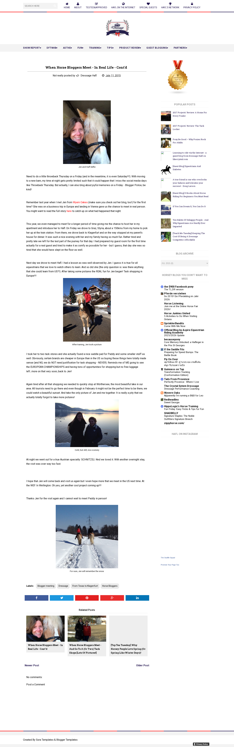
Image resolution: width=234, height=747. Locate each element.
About (78, 7)
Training (94, 48)
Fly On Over (171, 359)
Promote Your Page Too (170, 565)
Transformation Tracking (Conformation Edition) (177, 374)
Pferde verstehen (175, 293)
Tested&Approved (96, 7)
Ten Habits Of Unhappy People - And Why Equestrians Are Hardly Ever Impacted (190, 223)
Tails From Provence (176, 379)
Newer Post (32, 665)
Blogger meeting (46, 586)
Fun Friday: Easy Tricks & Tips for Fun (184, 409)
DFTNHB (51, 48)
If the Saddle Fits (174, 349)
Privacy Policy (191, 7)
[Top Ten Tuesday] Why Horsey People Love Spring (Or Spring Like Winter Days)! (128, 649)
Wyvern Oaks (172, 392)
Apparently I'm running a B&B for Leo (183, 395)
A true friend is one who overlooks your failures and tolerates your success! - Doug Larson (190, 182)
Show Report (31, 48)
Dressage (63, 586)
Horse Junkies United (177, 313)
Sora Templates (44, 739)
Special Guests (148, 7)
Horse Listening (173, 303)
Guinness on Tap (174, 369)
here (69, 211)
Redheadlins (171, 399)
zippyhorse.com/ (174, 423)
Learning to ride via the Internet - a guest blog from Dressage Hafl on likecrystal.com (189, 155)
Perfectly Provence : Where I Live (181, 381)
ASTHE (67, 48)
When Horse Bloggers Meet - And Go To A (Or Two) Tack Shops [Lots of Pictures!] (85, 649)
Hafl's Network (170, 7)
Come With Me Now (174, 326)
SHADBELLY (171, 413)
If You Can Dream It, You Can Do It (189, 206)
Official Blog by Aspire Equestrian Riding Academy (184, 331)
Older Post (142, 665)
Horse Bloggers (109, 586)
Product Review (129, 48)
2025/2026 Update (174, 335)
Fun (80, 48)
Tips (109, 48)
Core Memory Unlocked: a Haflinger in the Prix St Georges (184, 344)
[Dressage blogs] (178, 93)
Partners (180, 48)
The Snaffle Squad (168, 558)
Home (67, 7)
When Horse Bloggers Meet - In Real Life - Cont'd (45, 647)
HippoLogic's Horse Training (181, 406)
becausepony (172, 339)
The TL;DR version (174, 289)
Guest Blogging (156, 48)
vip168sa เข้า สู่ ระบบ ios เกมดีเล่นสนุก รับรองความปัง (182, 364)
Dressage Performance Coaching (181, 388)
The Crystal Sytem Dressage (181, 385)
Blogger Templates (67, 739)
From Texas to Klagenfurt (85, 586)
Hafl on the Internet (123, 7)
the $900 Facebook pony (178, 286)
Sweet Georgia (171, 402)
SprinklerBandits (174, 323)
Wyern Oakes (80, 202)
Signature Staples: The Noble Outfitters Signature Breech (179, 417)
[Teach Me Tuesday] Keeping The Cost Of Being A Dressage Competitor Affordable (189, 236)
